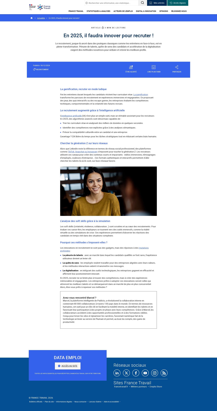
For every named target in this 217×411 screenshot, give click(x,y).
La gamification (140, 94)
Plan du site (49, 401)
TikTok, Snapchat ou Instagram (82, 151)
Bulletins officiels (35, 401)
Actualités (41, 18)
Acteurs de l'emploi (123, 11)
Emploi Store (156, 386)
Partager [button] (176, 71)
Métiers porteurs (139, 386)
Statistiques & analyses (98, 11)
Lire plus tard (153, 71)
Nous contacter (80, 401)
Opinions (163, 11)
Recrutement (42, 69)
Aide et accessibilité (111, 401)
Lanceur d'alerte (95, 401)
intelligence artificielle (71, 115)
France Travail (76, 11)
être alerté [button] (131, 71)
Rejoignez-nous (179, 11)
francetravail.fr (121, 386)
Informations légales (64, 401)
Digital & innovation (146, 11)
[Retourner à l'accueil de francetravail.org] (46, 7)
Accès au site (69, 365)
